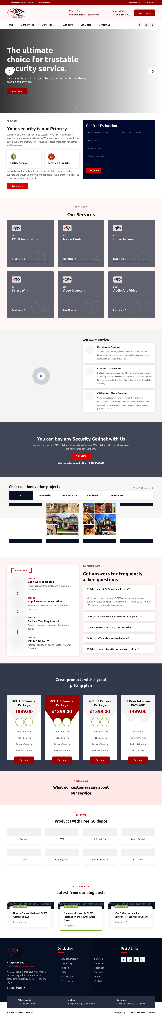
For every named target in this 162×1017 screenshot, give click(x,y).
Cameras (24, 839)
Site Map (151, 1013)
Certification (67, 976)
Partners (98, 972)
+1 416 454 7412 (95, 463)
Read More (17, 101)
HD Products (100, 839)
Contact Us (104, 24)
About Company (69, 959)
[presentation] (9, 71)
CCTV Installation (25, 233)
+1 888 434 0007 (121, 14)
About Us (68, 24)
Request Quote (144, 13)
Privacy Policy (119, 1013)
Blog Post (66, 967)
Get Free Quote (14, 988)
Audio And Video (125, 285)
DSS (15, 1012)
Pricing (97, 976)
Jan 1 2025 (122, 906)
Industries (99, 963)
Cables (24, 859)
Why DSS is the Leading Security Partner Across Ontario (132, 915)
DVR (62, 839)
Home (10, 24)
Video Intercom (74, 285)
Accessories (138, 859)
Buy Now (24, 760)
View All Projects (141, 488)
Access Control (74, 233)
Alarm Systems (62, 859)
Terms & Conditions (136, 1013)
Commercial (149, 3)
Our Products (49, 24)
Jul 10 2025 (72, 906)
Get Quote (85, 24)
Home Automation (126, 233)
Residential (133, 3)
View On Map (44, 3)
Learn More (17, 186)
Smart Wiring (21, 285)
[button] (75, 108)
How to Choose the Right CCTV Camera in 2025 (30, 915)
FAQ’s (64, 972)
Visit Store (81, 456)
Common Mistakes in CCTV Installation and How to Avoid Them (79, 917)
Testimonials (67, 981)
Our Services (27, 24)
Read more (18, 922)
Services (98, 959)
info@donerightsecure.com (84, 14)
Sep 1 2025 (21, 906)
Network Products (100, 859)
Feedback (99, 967)
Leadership (67, 963)
